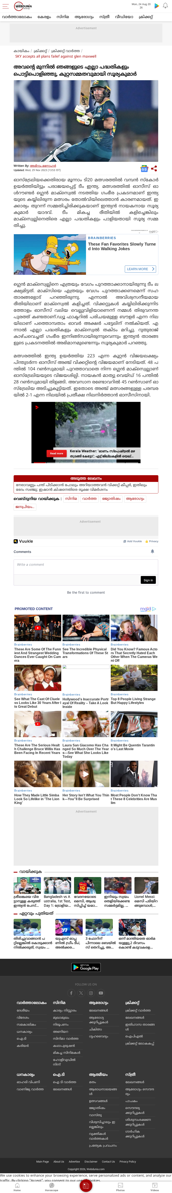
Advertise (74, 1161)
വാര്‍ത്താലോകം (17, 17)
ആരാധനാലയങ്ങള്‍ (103, 1092)
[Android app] (86, 967)
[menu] (7, 6)
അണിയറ (60, 1032)
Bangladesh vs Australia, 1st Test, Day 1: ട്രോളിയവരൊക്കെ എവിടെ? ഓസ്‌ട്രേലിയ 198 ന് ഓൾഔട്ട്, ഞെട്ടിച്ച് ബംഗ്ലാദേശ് (57, 901)
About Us (58, 1161)
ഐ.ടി (21, 1039)
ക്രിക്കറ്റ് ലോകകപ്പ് (139, 1044)
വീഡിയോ (124, 17)
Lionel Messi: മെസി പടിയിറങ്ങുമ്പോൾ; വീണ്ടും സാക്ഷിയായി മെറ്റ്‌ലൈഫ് (146, 901)
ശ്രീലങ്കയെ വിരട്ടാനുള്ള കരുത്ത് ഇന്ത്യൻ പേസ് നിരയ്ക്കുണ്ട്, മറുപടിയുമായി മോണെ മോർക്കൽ (27, 901)
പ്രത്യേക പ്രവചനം (103, 1146)
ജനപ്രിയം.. (25, 507)
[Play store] (157, 5)
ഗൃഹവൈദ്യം (98, 1037)
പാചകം (131, 1101)
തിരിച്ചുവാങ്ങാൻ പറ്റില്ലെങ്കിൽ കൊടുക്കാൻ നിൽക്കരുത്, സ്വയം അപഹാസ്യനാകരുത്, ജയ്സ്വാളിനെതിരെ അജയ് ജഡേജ (33, 943)
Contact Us (108, 1161)
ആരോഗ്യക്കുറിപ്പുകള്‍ (98, 1020)
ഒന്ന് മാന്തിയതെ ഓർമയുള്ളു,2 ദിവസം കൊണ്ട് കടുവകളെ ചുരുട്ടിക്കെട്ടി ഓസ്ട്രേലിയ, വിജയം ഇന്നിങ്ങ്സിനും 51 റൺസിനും (137, 943)
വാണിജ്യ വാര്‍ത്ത (30, 1090)
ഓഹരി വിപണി (28, 1082)
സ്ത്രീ (104, 17)
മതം (92, 1082)
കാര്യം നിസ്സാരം (65, 1011)
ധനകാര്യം (24, 1032)
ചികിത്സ (95, 1030)
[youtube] (91, 993)
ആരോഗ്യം (84, 17)
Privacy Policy (128, 1161)
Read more (56, 453)
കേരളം (44, 17)
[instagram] (101, 993)
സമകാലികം (26, 1025)
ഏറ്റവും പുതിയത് (36, 913)
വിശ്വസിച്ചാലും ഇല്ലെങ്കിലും (102, 1124)
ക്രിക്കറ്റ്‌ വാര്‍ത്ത (65, 51)
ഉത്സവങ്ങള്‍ (98, 1101)
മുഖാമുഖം (61, 1018)
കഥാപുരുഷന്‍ (64, 1046)
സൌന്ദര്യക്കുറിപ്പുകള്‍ (135, 1110)
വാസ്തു (95, 1115)
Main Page (42, 1161)
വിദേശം (23, 1018)
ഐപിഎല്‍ (134, 1037)
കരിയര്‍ (23, 1046)
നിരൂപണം (61, 1025)
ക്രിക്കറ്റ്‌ (146, 17)
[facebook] (71, 993)
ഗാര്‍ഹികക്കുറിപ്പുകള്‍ (135, 1134)
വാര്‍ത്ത (89, 499)
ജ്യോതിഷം (111, 499)
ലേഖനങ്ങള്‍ (98, 1011)
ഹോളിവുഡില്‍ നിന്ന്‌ (64, 1062)
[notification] (165, 5)
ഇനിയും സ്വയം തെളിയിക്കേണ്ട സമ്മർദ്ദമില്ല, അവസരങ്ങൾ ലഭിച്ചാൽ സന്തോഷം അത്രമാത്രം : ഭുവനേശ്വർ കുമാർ (117, 901)
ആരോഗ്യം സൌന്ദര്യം (139, 1092)
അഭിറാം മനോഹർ (43, 166)
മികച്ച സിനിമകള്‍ (66, 1053)
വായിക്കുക (31, 871)
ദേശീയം (23, 1011)
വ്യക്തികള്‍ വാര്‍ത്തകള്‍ (98, 1136)
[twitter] (81, 993)
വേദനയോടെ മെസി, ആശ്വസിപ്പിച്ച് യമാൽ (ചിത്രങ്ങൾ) (86, 901)
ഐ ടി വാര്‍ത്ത (64, 1082)
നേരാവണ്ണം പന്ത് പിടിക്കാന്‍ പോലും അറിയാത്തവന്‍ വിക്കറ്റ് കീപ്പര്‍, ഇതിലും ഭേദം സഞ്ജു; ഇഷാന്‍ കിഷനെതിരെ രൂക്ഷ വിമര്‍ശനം (81, 487)
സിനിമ (63, 17)
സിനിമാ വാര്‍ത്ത (65, 1039)
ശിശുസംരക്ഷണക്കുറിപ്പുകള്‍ (138, 1122)
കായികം (21, 51)
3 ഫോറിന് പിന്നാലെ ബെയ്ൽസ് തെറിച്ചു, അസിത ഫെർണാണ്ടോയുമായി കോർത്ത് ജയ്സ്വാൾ (101, 943)
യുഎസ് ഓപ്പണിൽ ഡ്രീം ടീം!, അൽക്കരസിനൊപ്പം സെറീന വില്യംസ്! (67, 943)
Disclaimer (91, 1161)
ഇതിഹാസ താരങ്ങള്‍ (140, 1027)
